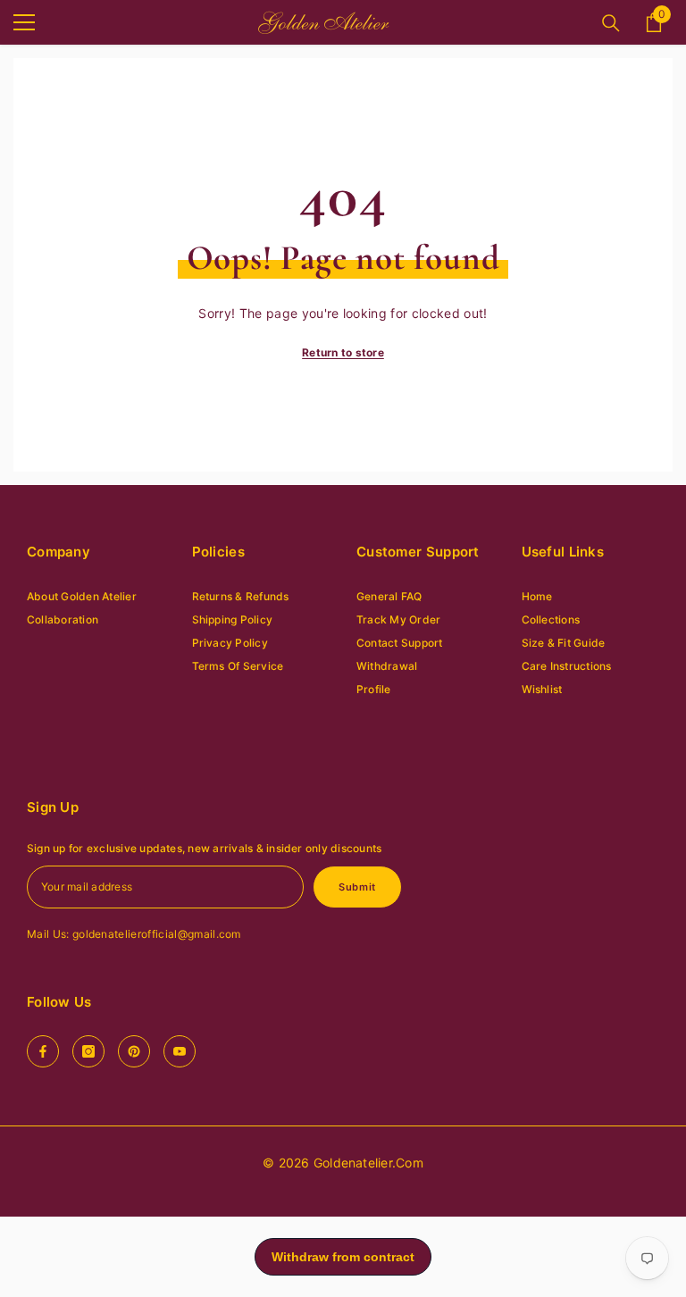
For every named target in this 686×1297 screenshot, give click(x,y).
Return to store (343, 352)
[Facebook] (43, 1051)
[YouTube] (179, 1051)
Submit (357, 887)
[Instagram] (88, 1051)
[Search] (611, 23)
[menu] (24, 22)
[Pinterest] (134, 1051)
